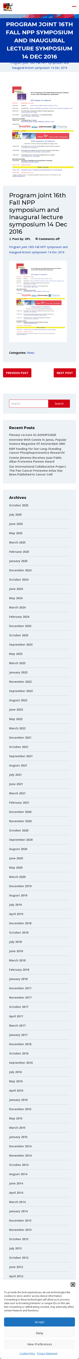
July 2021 (15, 775)
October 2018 (18, 932)
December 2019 (20, 886)
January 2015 (18, 1137)
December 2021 (20, 737)
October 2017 (18, 1007)
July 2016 (15, 1072)
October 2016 (18, 1053)
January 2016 (18, 1100)
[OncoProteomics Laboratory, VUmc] (8, 7)
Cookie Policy (27, 1353)
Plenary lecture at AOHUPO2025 (32, 435)
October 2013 (18, 1239)
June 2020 (16, 858)
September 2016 (21, 1063)
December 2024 (20, 570)
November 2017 (20, 997)
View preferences (39, 1344)
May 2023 (15, 654)
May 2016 (15, 1081)
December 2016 (20, 1044)
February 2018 (19, 970)
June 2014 (16, 1183)
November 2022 (20, 682)
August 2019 (18, 895)
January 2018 (18, 979)
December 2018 (20, 923)
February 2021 (19, 802)
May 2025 (15, 533)
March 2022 (17, 728)
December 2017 (20, 988)
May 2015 (15, 1118)
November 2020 (20, 821)
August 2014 (18, 1174)
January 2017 (18, 1035)
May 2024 (15, 598)
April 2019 (16, 914)
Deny (39, 1333)
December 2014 (20, 1146)
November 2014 (20, 1155)
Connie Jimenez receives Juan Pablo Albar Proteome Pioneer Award (35, 460)
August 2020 (18, 849)
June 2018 (16, 951)
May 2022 (15, 719)
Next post (65, 373)
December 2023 (20, 626)
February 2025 (19, 552)
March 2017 (17, 1025)
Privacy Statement (47, 1353)
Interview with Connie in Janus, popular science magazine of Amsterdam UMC (37, 442)
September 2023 (21, 644)
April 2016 (16, 1090)
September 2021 (21, 756)
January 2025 (18, 561)
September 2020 (21, 840)
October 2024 (18, 579)
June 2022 (16, 709)
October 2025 (18, 505)
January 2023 (18, 672)
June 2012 (16, 1267)
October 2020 (18, 830)
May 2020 (15, 867)
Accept (39, 1322)
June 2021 (16, 784)
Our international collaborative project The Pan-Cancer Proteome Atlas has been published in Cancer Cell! (37, 470)
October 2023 (18, 635)
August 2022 (18, 700)
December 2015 (20, 1109)
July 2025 (15, 514)
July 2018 (15, 942)
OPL (28, 239)
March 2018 (17, 960)
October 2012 (18, 1258)
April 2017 (16, 1016)
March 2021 (17, 793)
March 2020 (17, 877)
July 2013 (15, 1248)
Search (59, 403)
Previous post (17, 373)
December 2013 (20, 1220)
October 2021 (18, 747)
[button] (73, 1285)
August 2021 (18, 765)
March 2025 (17, 542)
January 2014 (18, 1211)
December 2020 (20, 812)
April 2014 (16, 1193)
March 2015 (17, 1128)
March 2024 (17, 607)
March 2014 (17, 1202)
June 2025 (16, 524)
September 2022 (21, 691)
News (30, 353)
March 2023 (17, 663)
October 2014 (18, 1165)
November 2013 (20, 1230)
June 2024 (16, 589)
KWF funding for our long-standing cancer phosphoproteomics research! (37, 451)
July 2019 (15, 905)
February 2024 (19, 617)
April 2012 (16, 1276)
